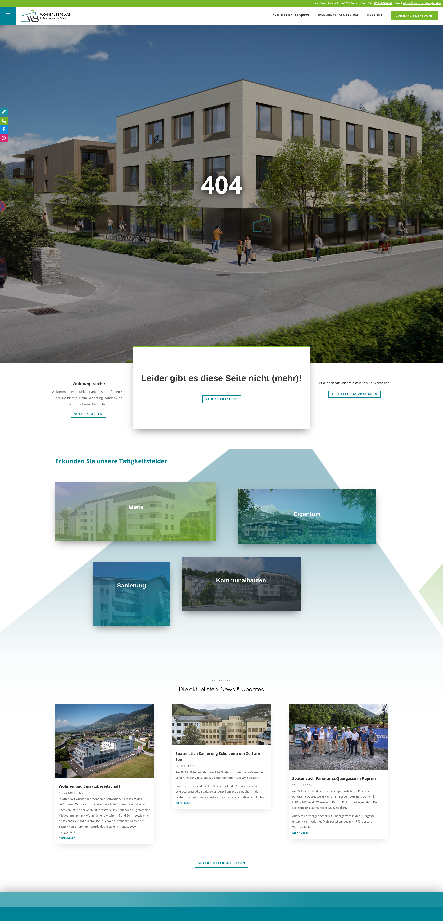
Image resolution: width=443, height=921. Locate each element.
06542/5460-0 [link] (383, 3)
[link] (46, 22)
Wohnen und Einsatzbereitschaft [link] (89, 786)
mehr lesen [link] (67, 838)
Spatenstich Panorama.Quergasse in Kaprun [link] (334, 778)
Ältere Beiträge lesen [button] (222, 863)
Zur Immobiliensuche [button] (414, 15)
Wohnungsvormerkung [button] (338, 15)
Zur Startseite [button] (221, 399)
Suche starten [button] (88, 414)
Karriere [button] (374, 15)
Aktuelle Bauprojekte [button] (290, 15)
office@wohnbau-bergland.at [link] (422, 3)
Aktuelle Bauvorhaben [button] (354, 394)
